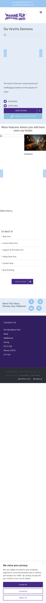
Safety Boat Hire (9, 256)
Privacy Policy (24, 375)
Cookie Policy (35, 375)
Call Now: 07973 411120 (22, 2)
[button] (5, 53)
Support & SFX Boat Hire (13, 250)
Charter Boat (8, 263)
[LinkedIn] (31, 308)
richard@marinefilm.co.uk (23, 5)
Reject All (23, 598)
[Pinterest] (39, 308)
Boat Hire (7, 236)
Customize (23, 591)
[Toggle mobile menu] (41, 12)
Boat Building (8, 270)
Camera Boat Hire (10, 243)
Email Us (38, 379)
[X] (40, 301)
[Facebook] (31, 301)
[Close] (43, 563)
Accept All (23, 584)
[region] (23, 582)
